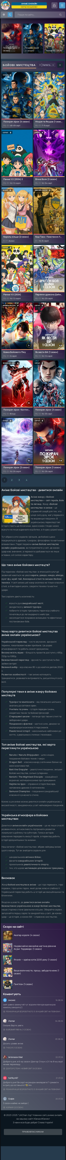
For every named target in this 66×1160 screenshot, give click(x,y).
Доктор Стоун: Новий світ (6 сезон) (24, 1068)
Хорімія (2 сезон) (14, 1107)
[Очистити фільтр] (60, 65)
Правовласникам (33, 1131)
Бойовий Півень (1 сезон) (18, 1029)
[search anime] (60, 14)
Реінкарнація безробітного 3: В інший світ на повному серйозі (34, 1011)
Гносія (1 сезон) (14, 1047)
